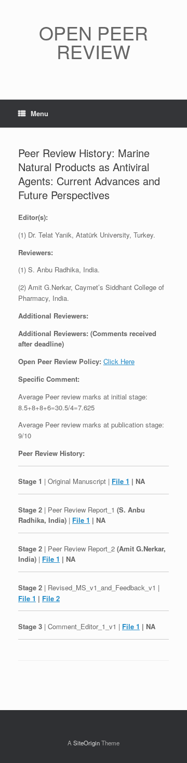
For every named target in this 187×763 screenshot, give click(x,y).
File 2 (51, 598)
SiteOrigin (86, 743)
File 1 (120, 481)
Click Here (119, 361)
